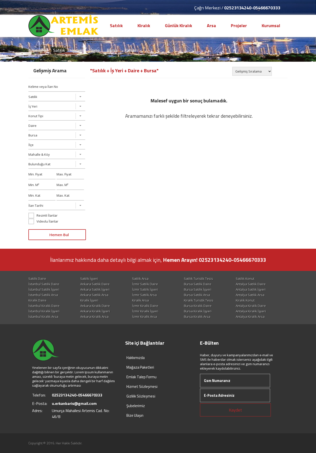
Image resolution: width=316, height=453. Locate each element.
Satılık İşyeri (89, 278)
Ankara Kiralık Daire (95, 305)
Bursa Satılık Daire (197, 284)
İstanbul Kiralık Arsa (43, 316)
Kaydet (235, 410)
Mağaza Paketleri (140, 367)
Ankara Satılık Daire (95, 284)
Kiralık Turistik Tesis (198, 300)
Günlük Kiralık (178, 25)
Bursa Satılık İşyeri (197, 289)
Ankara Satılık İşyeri (95, 289)
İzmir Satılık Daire (145, 284)
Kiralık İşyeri (89, 300)
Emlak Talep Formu (141, 377)
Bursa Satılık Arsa (197, 295)
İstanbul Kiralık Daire (43, 305)
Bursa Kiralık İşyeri (198, 311)
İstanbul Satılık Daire (43, 284)
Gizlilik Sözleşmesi (140, 396)
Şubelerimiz (135, 406)
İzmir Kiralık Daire (145, 305)
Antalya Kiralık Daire (251, 305)
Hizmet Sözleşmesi (142, 386)
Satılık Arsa (140, 278)
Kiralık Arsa (140, 300)
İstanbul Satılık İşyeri (43, 289)
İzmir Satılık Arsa (144, 295)
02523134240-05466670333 (252, 7)
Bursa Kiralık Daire (198, 305)
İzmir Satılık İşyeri (145, 289)
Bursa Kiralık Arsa (197, 316)
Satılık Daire (37, 278)
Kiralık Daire (37, 300)
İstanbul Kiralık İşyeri (43, 311)
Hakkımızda (135, 357)
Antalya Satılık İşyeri (251, 289)
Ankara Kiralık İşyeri (95, 311)
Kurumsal (271, 25)
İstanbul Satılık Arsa (43, 295)
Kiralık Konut (245, 300)
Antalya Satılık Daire (251, 284)
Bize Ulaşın (134, 415)
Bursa (112, 50)
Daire (95, 50)
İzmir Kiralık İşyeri (145, 311)
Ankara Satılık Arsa (94, 295)
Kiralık (144, 25)
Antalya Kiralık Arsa (250, 316)
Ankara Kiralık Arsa (94, 316)
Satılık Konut (245, 278)
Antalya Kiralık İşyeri (251, 311)
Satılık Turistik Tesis (198, 278)
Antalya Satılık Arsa (250, 295)
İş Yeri (77, 50)
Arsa (211, 25)
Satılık (116, 25)
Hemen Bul (58, 234)
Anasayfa (37, 50)
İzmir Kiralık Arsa (144, 316)
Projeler (239, 25)
